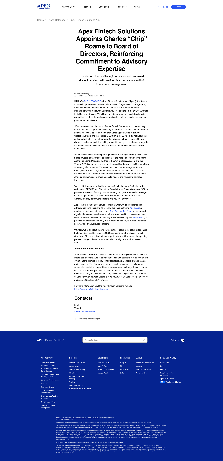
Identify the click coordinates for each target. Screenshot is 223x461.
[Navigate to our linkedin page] (182, 340)
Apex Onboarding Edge (120, 211)
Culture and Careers (143, 369)
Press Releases (57, 19)
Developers (104, 6)
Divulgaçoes (96, 418)
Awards (139, 366)
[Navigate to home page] (44, 7)
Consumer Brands (47, 387)
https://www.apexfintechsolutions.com (91, 289)
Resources (122, 6)
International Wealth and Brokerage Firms (50, 375)
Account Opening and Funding (77, 377)
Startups (44, 383)
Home (40, 19)
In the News (124, 369)
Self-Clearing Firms (48, 402)
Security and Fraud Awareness (167, 374)
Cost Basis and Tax (76, 385)
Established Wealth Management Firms (48, 364)
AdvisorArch (138, 217)
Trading (72, 382)
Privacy (163, 369)
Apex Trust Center (167, 378)
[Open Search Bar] (158, 7)
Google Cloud (103, 373)
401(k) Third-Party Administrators (47, 391)
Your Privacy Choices (173, 382)
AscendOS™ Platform (77, 363)
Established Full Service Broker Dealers (49, 369)
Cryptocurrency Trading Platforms (49, 397)
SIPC (136, 426)
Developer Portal (104, 363)
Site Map (89, 418)
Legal (162, 366)
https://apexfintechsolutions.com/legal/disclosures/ (69, 437)
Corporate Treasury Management (48, 406)
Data (122, 373)
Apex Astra (135, 207)
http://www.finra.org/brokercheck (150, 427)
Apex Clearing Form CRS (79, 418)
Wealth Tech (73, 373)
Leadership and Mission (145, 363)
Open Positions (141, 373)
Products (87, 6)
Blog (121, 366)
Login (165, 6)
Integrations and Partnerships (80, 389)
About (136, 6)
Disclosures (164, 363)
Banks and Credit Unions (50, 380)
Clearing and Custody (77, 369)
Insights (123, 363)
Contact (178, 6)
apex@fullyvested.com (84, 311)
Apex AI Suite (74, 366)
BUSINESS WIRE (92, 101)
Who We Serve (68, 6)
